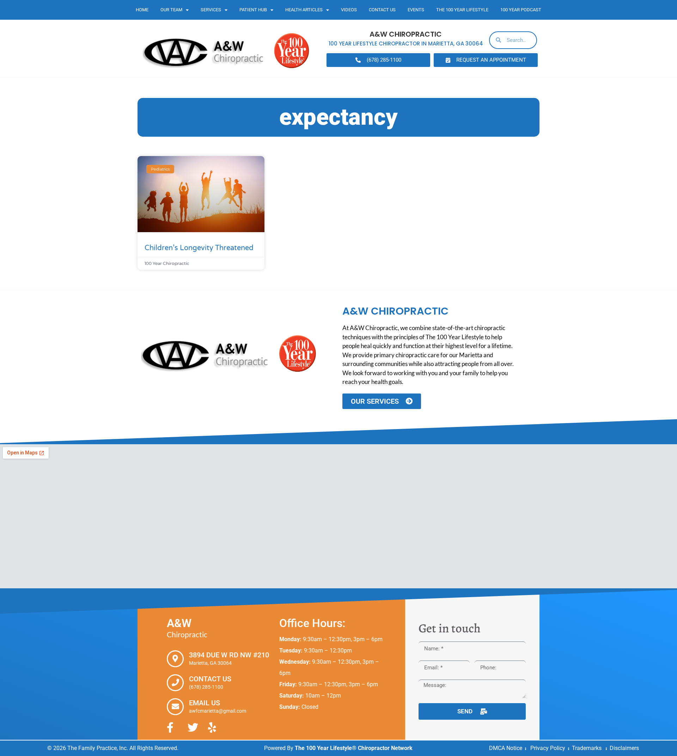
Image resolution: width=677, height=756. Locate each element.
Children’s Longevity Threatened (199, 248)
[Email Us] (175, 706)
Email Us (204, 703)
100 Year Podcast (520, 9)
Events (416, 9)
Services (211, 9)
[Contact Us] (175, 682)
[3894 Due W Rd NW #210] (175, 658)
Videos (349, 9)
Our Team (171, 9)
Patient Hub (253, 9)
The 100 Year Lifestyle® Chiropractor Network (354, 748)
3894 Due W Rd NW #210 (229, 655)
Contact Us (382, 9)
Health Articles (304, 9)
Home (142, 9)
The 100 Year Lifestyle (462, 9)
